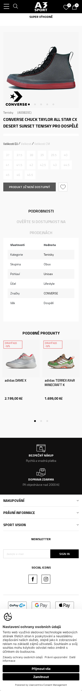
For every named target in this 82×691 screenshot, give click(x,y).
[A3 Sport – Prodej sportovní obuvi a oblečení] (41, 7)
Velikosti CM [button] (42, 144)
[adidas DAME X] (21, 358)
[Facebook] (32, 579)
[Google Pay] (41, 605)
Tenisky (8, 112)
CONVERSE (51, 293)
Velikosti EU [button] (10, 144)
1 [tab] (29, 104)
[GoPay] (17, 605)
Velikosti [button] (26, 144)
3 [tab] (41, 104)
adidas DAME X (15, 380)
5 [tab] (53, 104)
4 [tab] (47, 104)
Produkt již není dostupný (29, 187)
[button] (63, 187)
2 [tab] (35, 104)
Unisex (48, 274)
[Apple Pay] (64, 605)
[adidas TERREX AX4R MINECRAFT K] (61, 358)
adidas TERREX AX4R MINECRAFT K (60, 382)
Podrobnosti (41, 211)
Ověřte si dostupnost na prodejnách (41, 227)
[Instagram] (46, 579)
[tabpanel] (41, 70)
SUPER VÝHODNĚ (41, 16)
